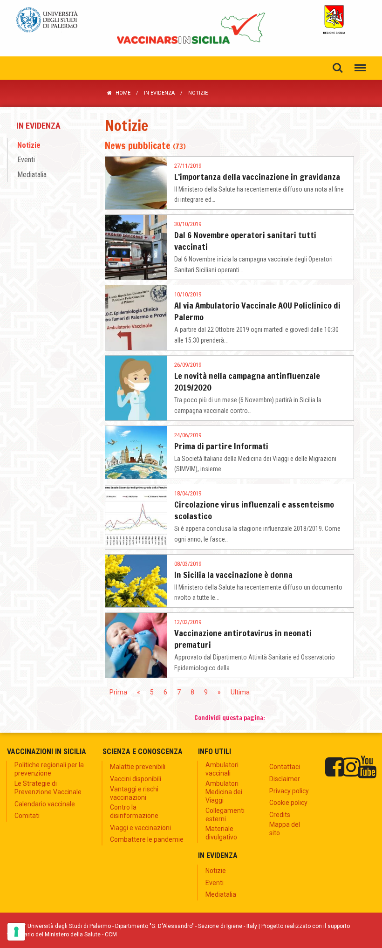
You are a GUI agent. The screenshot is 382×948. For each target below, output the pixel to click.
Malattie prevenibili (137, 766)
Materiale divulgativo (221, 833)
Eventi (26, 159)
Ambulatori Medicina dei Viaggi (223, 792)
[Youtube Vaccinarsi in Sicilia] (366, 767)
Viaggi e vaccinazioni (140, 827)
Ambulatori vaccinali (222, 769)
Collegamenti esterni (225, 815)
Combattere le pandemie (147, 839)
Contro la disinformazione (134, 811)
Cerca (337, 68)
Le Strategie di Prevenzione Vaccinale (48, 788)
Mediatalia (32, 174)
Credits (279, 814)
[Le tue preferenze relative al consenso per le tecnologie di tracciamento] (16, 932)
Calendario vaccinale (44, 804)
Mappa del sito (284, 829)
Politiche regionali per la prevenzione (49, 769)
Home (123, 93)
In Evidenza (159, 93)
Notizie (29, 145)
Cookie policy (288, 802)
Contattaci (284, 766)
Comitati (27, 815)
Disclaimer (284, 779)
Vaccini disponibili (135, 779)
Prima (118, 692)
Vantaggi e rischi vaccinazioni (134, 793)
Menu (360, 68)
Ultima (240, 692)
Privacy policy (289, 791)
